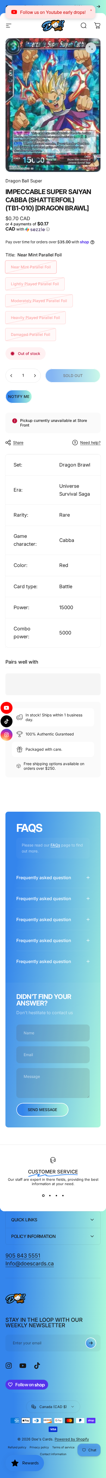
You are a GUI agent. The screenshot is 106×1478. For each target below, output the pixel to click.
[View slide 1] (43, 1195)
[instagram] (7, 735)
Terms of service (63, 1447)
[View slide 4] (63, 1195)
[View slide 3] (56, 1195)
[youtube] (6, 708)
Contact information (53, 1454)
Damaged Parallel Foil (30, 334)
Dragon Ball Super (23, 180)
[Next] (98, 6)
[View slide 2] (49, 1195)
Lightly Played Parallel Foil (35, 283)
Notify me (18, 396)
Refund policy (17, 1447)
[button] (28, 226)
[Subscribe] (90, 1343)
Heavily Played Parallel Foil (35, 317)
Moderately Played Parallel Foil (39, 300)
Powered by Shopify (72, 1439)
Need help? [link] (90, 442)
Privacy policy (39, 1447)
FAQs (55, 845)
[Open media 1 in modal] (90, 47)
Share (18, 442)
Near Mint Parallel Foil (31, 267)
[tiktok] (7, 721)
